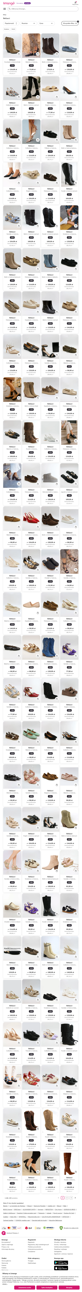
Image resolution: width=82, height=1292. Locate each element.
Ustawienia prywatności (35, 1249)
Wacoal (29, 1206)
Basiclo (5, 1206)
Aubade (48, 1213)
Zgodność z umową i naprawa (63, 1254)
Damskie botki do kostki (39, 1220)
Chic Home (58, 1209)
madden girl (51, 1206)
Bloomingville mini (34, 1217)
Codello (5, 1217)
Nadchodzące (32, 1263)
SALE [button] (13, 29)
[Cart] (19, 54)
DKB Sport (17, 1209)
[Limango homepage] (9, 3)
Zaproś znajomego (7, 1245)
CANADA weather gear (22, 1220)
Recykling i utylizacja (60, 1249)
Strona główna (6, 1261)
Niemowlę (5, 1263)
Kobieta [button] (6, 29)
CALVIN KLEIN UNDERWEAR (51, 1217)
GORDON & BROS (69, 1209)
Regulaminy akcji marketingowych (38, 1245)
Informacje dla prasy (8, 1249)
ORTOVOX (65, 1217)
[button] (11, 23)
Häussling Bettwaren (55, 1220)
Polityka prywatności (34, 1247)
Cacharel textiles (8, 1220)
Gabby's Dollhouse (9, 1213)
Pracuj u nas (5, 1247)
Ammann (40, 1209)
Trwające (30, 1261)
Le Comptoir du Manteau (17, 1206)
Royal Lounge (57, 1213)
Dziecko (4, 1265)
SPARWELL (22, 1217)
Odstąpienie (58, 1252)
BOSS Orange (7, 1209)
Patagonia (41, 1213)
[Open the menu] (4, 8)
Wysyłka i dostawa (60, 1242)
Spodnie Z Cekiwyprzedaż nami (26, 1213)
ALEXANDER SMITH (29, 1209)
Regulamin (31, 1242)
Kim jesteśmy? (6, 1242)
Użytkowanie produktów (61, 1247)
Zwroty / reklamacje (60, 1245)
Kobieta (4, 1268)
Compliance (31, 1252)
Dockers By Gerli (69, 1213)
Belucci (59, 1206)
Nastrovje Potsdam (40, 1206)
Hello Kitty (13, 1217)
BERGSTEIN (49, 1209)
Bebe (64, 1206)
